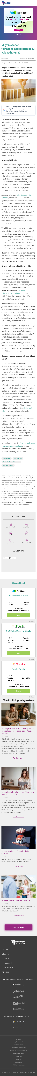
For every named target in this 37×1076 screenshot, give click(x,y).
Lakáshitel (11, 535)
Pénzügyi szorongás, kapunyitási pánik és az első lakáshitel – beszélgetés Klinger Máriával (17, 730)
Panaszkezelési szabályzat (18, 1050)
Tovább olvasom (18, 758)
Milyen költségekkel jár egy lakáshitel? (16, 900)
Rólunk (18, 1059)
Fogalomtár (18, 1056)
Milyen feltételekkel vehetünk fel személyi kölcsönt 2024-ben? (17, 793)
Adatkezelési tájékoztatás (18, 1048)
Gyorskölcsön (11, 542)
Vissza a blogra (18, 927)
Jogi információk (18, 1042)
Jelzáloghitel (18, 458)
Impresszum (18, 1039)
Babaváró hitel (26, 542)
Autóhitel (26, 527)
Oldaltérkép (18, 1062)
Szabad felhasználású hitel (11, 462)
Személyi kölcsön (8, 465)
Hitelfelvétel (6, 458)
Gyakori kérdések (18, 1053)
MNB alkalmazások (18, 1065)
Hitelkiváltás (26, 535)
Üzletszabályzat (18, 1045)
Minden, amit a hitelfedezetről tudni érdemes (15, 852)
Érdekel (18, 615)
